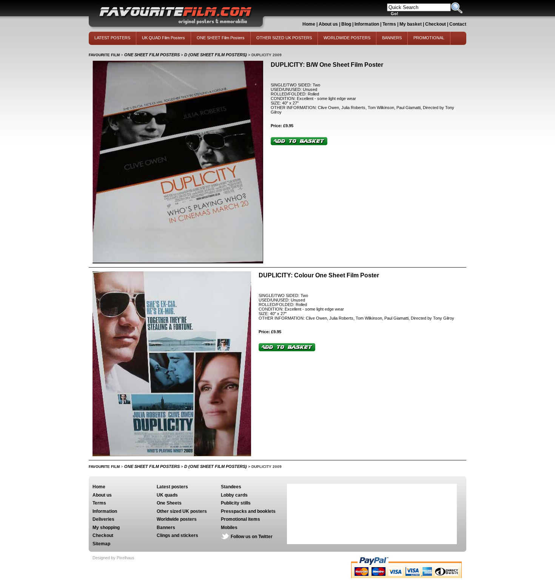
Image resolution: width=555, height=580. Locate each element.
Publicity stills (236, 503)
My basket (410, 24)
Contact (457, 24)
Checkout (436, 24)
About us (328, 24)
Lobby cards (234, 495)
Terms (389, 24)
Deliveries (103, 519)
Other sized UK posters (182, 511)
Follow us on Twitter (252, 536)
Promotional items (240, 519)
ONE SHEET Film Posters (221, 37)
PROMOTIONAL (428, 37)
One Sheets (169, 503)
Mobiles (229, 527)
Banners (166, 527)
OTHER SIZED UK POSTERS (284, 37)
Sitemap (101, 543)
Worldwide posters (177, 519)
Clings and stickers (177, 535)
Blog (346, 24)
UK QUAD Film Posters (163, 37)
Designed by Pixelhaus (113, 557)
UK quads (167, 495)
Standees (231, 486)
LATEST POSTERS (112, 37)
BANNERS (392, 37)
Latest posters (172, 486)
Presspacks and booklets (248, 511)
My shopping (106, 527)
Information (367, 24)
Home (308, 24)
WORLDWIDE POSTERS (347, 37)
